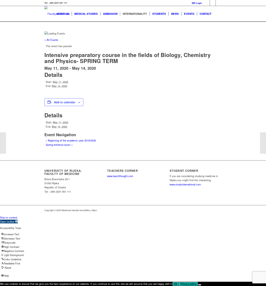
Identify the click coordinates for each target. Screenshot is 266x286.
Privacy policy (188, 283)
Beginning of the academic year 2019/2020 (71, 140)
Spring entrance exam (59, 145)
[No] (199, 284)
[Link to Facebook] (207, 3)
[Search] (218, 14)
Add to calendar (64, 102)
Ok (175, 283)
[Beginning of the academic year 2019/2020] (3, 143)
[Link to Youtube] (219, 3)
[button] (9, 221)
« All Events (51, 40)
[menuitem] (196, 3)
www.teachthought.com (120, 176)
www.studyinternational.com (185, 184)
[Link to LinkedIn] (213, 3)
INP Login (197, 3)
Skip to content (8, 217)
